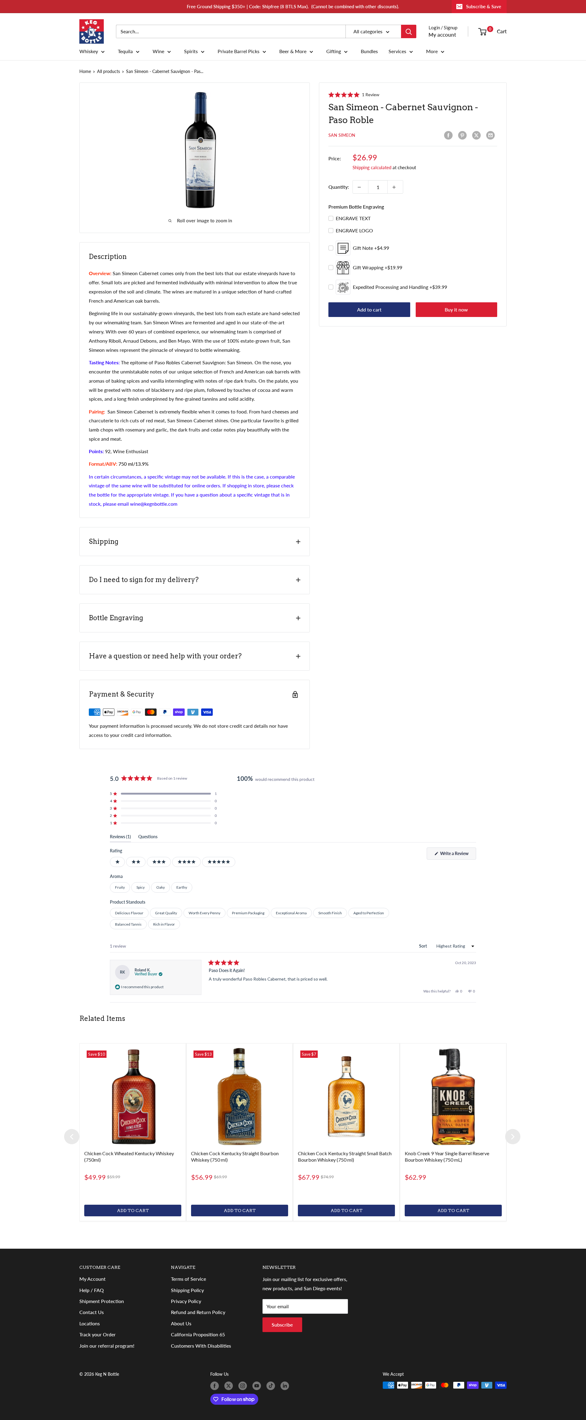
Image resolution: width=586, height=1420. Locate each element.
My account (442, 34)
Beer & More (292, 51)
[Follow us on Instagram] (243, 1386)
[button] (353, 94)
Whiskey (88, 51)
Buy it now (456, 310)
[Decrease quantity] (360, 187)
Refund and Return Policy (198, 1312)
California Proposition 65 (198, 1334)
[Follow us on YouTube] (257, 1386)
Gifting (333, 51)
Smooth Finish (330, 913)
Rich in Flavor (164, 924)
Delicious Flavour (129, 913)
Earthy (181, 887)
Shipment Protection (101, 1301)
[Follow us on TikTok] (271, 1386)
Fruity (120, 887)
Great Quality (166, 913)
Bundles (369, 51)
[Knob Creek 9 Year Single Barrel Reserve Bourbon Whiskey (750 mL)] (453, 1096)
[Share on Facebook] (449, 135)
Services (397, 51)
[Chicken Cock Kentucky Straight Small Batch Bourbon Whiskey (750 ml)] (346, 1096)
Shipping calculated (372, 167)
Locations (89, 1323)
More (432, 51)
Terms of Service (188, 1279)
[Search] (408, 31)
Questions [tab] (147, 838)
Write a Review (457, 855)
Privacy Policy (186, 1301)
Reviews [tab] (120, 838)
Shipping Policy (187, 1290)
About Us (181, 1323)
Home (85, 71)
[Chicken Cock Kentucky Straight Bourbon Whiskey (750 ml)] (239, 1096)
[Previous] (71, 1136)
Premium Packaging (248, 913)
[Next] (512, 1136)
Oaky (160, 887)
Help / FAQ (91, 1290)
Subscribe (282, 1324)
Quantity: (338, 187)
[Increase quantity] (395, 187)
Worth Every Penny (204, 913)
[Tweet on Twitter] (477, 135)
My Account (92, 1279)
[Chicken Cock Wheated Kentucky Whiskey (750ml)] (132, 1096)
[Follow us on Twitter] (229, 1386)
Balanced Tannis (128, 924)
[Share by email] (491, 135)
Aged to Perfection (368, 913)
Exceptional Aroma (291, 913)
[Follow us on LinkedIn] (285, 1386)
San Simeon (341, 135)
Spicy (140, 887)
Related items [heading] (102, 1018)
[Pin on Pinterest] (463, 135)
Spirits (191, 51)
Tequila (125, 51)
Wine (158, 51)
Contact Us (91, 1312)
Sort (423, 945)
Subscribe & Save (483, 6)
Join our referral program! (106, 1346)
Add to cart (369, 310)
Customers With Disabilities (201, 1346)
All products (108, 71)
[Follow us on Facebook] (215, 1386)
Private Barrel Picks (238, 51)
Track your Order (97, 1334)
